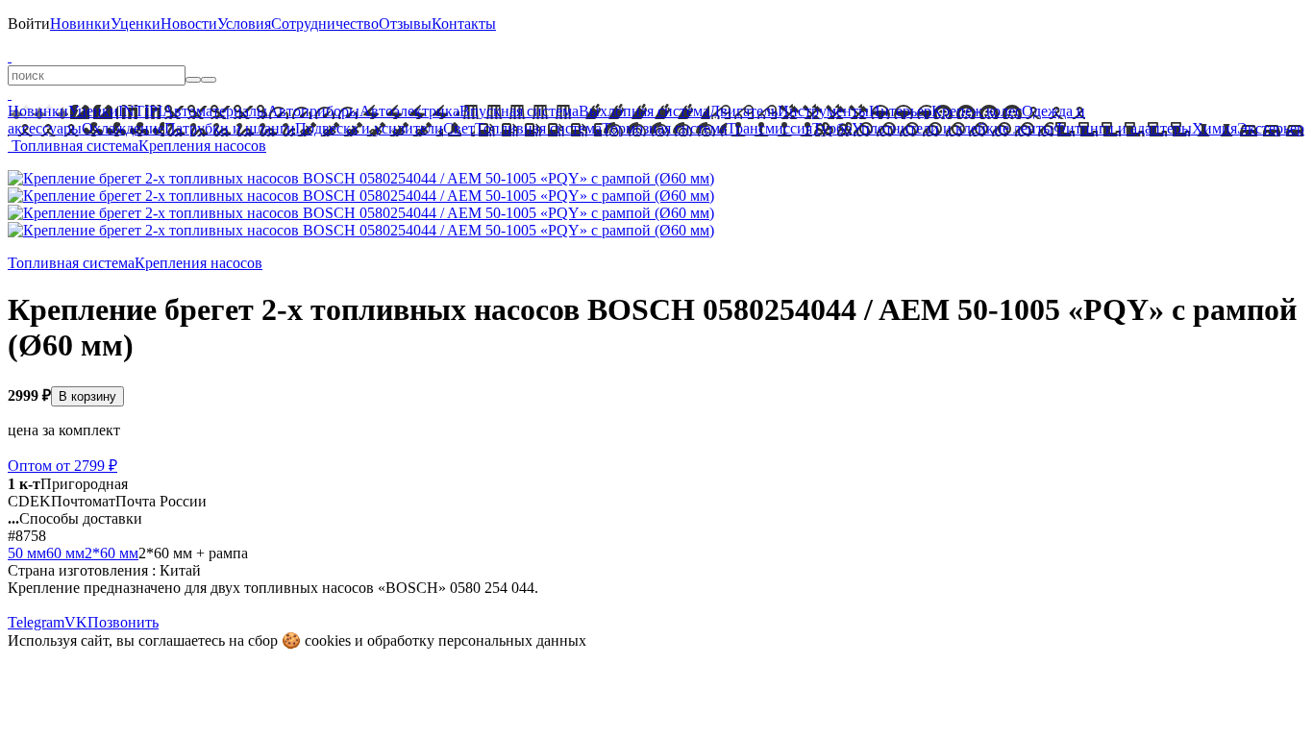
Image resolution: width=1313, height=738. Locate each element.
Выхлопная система (644, 111)
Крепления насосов (202, 145)
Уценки (136, 23)
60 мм (65, 553)
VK (75, 622)
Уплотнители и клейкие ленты (952, 128)
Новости (189, 23)
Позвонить (123, 622)
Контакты (464, 23)
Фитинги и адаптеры (1122, 128)
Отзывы (405, 23)
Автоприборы (313, 111)
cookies (328, 640)
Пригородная (68, 484)
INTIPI (140, 111)
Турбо (832, 128)
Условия (244, 23)
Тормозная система (664, 128)
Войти (29, 23)
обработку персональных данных (476, 640)
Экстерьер (1270, 128)
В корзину (87, 396)
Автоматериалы (214, 111)
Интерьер (900, 111)
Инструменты (823, 111)
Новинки (80, 23)
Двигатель (743, 111)
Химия (1214, 128)
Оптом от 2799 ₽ (62, 465)
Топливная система (538, 128)
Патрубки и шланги (229, 128)
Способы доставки (75, 518)
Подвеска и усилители (369, 128)
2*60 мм (111, 553)
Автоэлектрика (409, 111)
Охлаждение (123, 128)
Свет (459, 128)
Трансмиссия (769, 128)
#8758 (27, 536)
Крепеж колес (976, 111)
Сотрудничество (325, 23)
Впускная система (519, 111)
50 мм (27, 553)
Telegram (36, 622)
